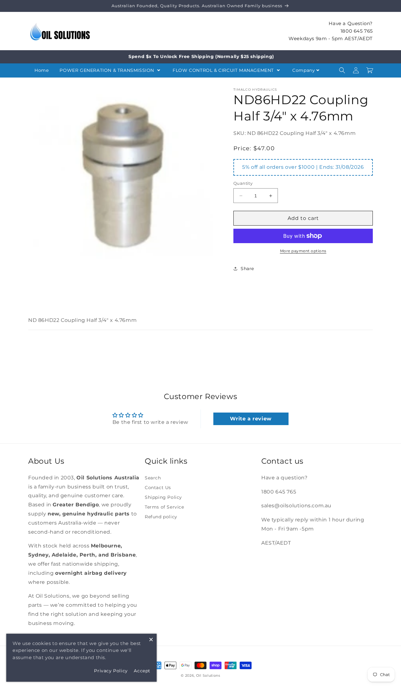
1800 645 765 (357, 31)
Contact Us (158, 487)
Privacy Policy (111, 671)
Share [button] (247, 268)
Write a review (250, 419)
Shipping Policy (163, 497)
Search (153, 478)
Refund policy (161, 517)
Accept (142, 671)
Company (303, 70)
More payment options (303, 250)
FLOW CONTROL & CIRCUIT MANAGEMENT (224, 70)
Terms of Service (164, 507)
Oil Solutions (208, 675)
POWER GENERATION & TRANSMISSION (107, 70)
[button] (342, 70)
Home (41, 70)
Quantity (243, 183)
